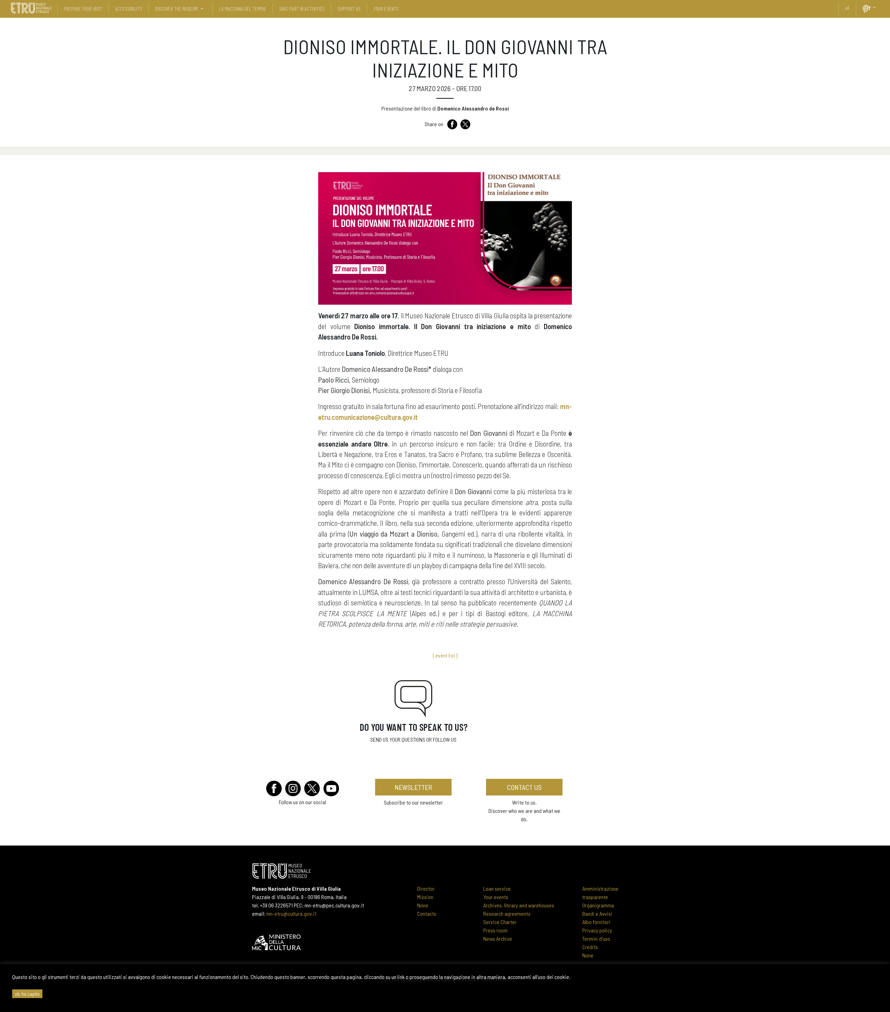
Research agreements (507, 913)
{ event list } (445, 655)
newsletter (413, 787)
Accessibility (128, 8)
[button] (877, 7)
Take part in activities (302, 8)
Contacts (426, 913)
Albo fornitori (596, 922)
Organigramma (598, 905)
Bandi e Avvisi (597, 913)
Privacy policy (597, 930)
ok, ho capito (27, 994)
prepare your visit (83, 8)
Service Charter (500, 922)
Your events (495, 896)
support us (349, 8)
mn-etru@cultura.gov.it (291, 913)
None (422, 905)
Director (426, 888)
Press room (495, 930)
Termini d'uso (596, 938)
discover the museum (176, 8)
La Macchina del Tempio (242, 8)
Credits (590, 947)
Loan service (497, 888)
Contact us (524, 787)
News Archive (497, 938)
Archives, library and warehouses (518, 905)
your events (386, 8)
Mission (425, 896)
